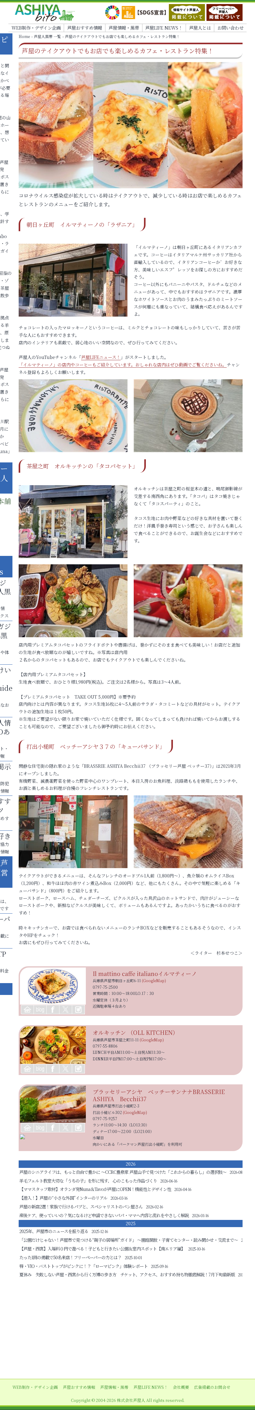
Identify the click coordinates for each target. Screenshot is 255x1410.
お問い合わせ (230, 27)
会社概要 (181, 1387)
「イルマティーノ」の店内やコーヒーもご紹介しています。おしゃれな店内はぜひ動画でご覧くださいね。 (123, 364)
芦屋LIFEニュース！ (101, 357)
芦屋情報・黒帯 (124, 27)
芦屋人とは (200, 27)
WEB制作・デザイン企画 (36, 27)
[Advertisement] (127, 1329)
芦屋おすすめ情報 (84, 27)
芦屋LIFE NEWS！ (164, 27)
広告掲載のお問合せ (212, 1387)
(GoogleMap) (154, 980)
